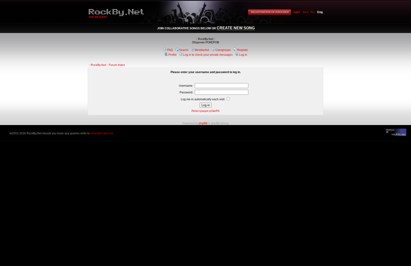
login (297, 12)
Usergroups (223, 50)
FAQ (170, 50)
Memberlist (202, 50)
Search (183, 50)
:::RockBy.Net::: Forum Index (107, 65)
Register (242, 50)
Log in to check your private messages (208, 54)
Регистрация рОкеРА (205, 111)
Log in (243, 54)
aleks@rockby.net (101, 133)
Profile (172, 54)
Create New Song (236, 28)
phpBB (203, 123)
